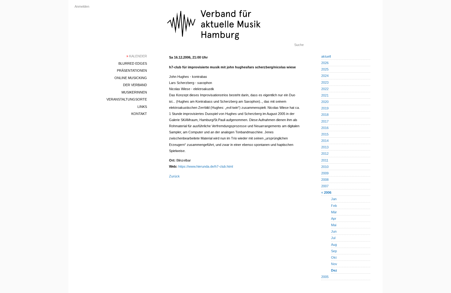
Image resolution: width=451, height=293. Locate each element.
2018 (325, 114)
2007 (325, 186)
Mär (334, 212)
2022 (325, 89)
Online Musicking (130, 78)
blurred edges (132, 63)
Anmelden (82, 6)
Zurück (174, 176)
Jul (333, 238)
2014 (325, 141)
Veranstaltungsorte (126, 99)
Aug (334, 244)
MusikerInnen (134, 92)
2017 (325, 121)
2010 (325, 167)
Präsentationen (132, 70)
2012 (325, 153)
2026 (325, 63)
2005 (325, 277)
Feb (334, 205)
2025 (325, 69)
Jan (334, 199)
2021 (325, 95)
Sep (334, 251)
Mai (333, 225)
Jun (334, 231)
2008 (325, 179)
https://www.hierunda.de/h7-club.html (205, 166)
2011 (324, 160)
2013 (325, 147)
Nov (334, 264)
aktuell (326, 56)
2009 (325, 173)
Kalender (136, 56)
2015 (325, 134)
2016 (325, 128)
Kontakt (139, 114)
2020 (325, 102)
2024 (325, 76)
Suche (299, 45)
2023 (325, 82)
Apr (333, 218)
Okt (334, 257)
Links (142, 106)
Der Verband (135, 85)
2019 (325, 108)
